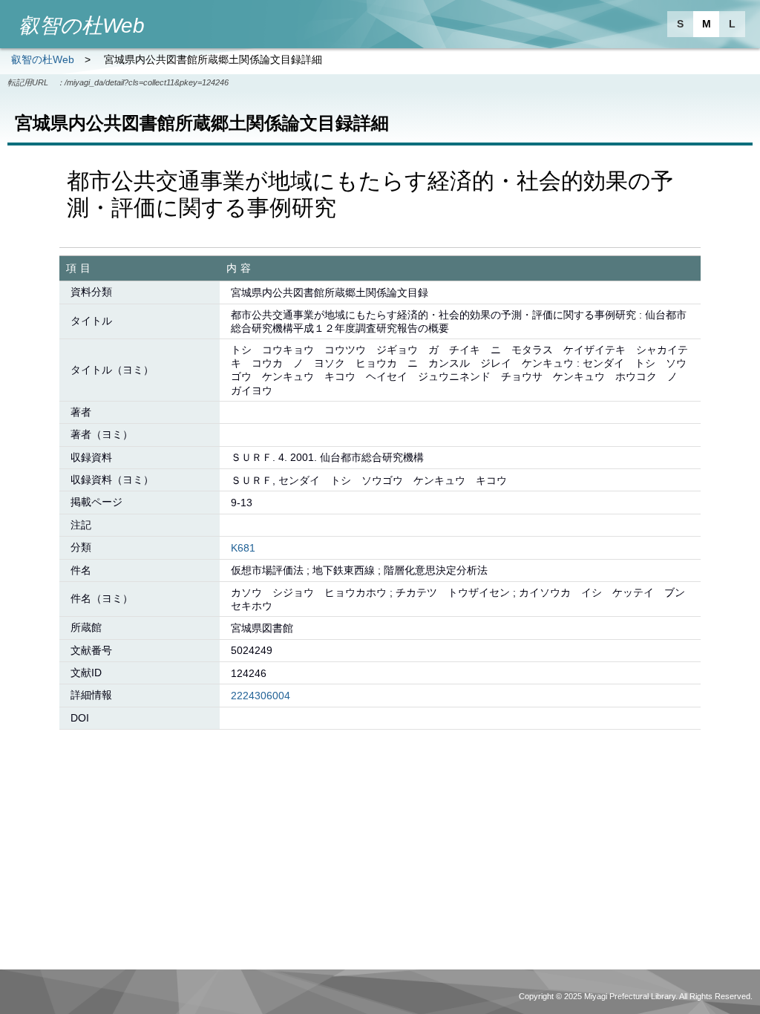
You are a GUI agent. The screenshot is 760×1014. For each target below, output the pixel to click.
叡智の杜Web (42, 59)
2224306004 (260, 695)
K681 (243, 548)
